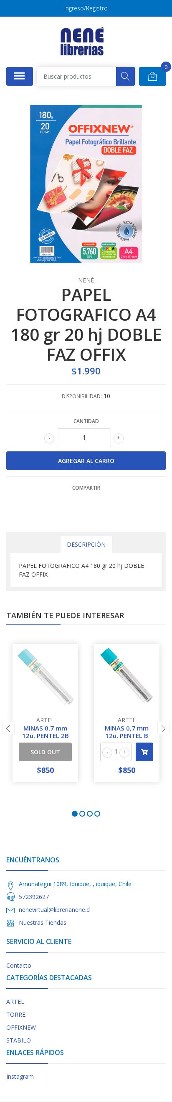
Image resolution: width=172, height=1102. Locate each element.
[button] (74, 814)
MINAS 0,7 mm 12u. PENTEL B (127, 732)
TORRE (15, 1014)
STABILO (18, 1040)
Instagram (20, 1076)
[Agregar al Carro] (144, 752)
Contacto (18, 965)
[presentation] (8, 728)
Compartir (86, 487)
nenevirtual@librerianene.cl (55, 910)
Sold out (45, 752)
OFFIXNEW (21, 1027)
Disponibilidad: (82, 396)
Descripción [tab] (86, 544)
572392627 (34, 897)
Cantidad (86, 421)
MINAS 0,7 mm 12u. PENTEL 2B (45, 732)
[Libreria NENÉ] (82, 41)
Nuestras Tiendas (42, 922)
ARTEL (15, 1001)
